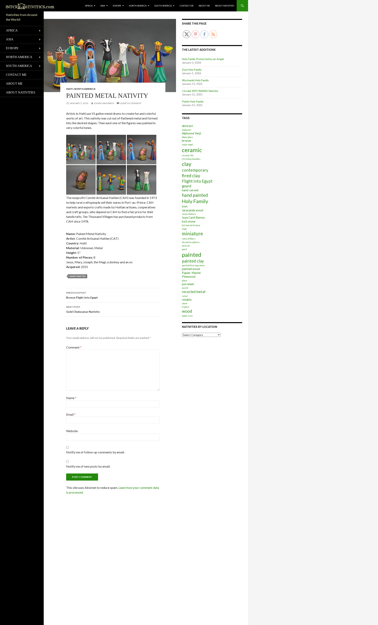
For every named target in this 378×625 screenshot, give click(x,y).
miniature (192, 233)
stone (184, 303)
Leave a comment (131, 103)
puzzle (185, 288)
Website (72, 431)
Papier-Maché (191, 273)
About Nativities (224, 5)
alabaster (186, 130)
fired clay (191, 175)
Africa (89, 5)
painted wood (191, 269)
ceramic (192, 149)
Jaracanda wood (192, 210)
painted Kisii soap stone (193, 265)
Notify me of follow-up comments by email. (95, 452)
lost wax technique (191, 225)
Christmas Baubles (191, 159)
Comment (74, 347)
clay (186, 164)
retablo (187, 299)
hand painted (77, 276)
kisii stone (188, 221)
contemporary (195, 170)
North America (137, 5)
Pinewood (188, 276)
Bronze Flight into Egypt (82, 295)
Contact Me (187, 5)
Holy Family (195, 201)
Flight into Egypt (197, 181)
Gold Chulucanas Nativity (83, 309)
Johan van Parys (104, 103)
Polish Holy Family (193, 101)
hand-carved (190, 190)
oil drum (186, 245)
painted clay (193, 261)
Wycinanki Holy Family (195, 80)
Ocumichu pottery (190, 242)
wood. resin (187, 315)
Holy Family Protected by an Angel (203, 59)
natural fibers (188, 238)
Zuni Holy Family (192, 69)
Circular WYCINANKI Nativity (200, 90)
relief (185, 296)
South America (163, 5)
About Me (204, 5)
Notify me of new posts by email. (88, 466)
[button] (81, 149)
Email (71, 414)
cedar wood (187, 144)
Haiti (69, 88)
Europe (117, 5)
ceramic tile (188, 155)
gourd (186, 186)
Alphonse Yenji (191, 133)
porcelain (188, 284)
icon (184, 206)
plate (184, 280)
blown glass (187, 137)
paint (184, 249)
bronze (186, 140)
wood (187, 311)
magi (184, 228)
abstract (187, 126)
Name (71, 398)
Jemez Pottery (189, 214)
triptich (185, 307)
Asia (102, 5)
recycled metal (193, 291)
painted (191, 254)
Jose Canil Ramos (193, 217)
